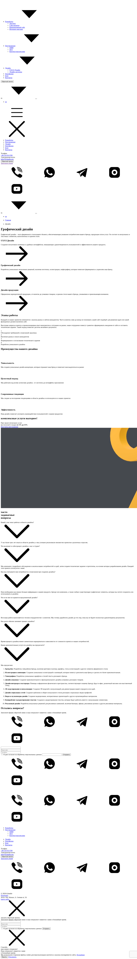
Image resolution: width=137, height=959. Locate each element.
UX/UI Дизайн (14, 70)
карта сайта (5, 899)
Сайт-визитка (14, 25)
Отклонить (12, 957)
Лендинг (12, 23)
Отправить (66, 754)
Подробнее (81, 955)
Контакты (8, 78)
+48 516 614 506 (7, 155)
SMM (11, 48)
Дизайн (8, 68)
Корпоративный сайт (17, 27)
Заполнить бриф (7, 163)
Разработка (9, 21)
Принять (4, 957)
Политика (4, 895)
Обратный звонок (7, 81)
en (6, 102)
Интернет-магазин (16, 29)
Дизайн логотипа (15, 72)
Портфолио (9, 74)
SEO (11, 50)
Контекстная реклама (17, 51)
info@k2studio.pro (7, 159)
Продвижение (10, 46)
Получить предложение (9, 427)
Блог (7, 76)
